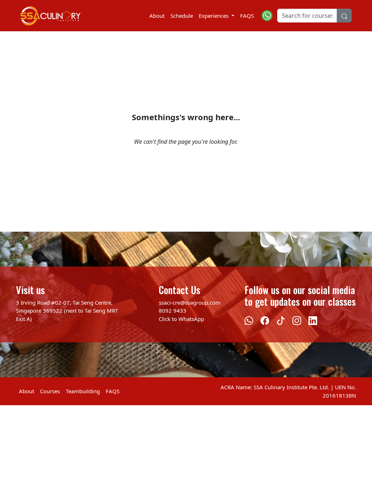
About (157, 15)
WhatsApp (191, 318)
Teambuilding (83, 391)
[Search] (344, 16)
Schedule (181, 15)
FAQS (247, 15)
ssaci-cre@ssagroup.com (190, 302)
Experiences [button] (214, 15)
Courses (50, 391)
